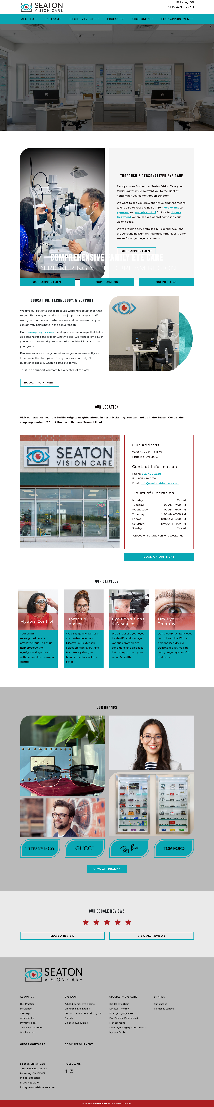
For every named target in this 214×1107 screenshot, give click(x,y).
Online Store (166, 282)
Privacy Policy (28, 1022)
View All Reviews (152, 935)
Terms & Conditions (31, 1027)
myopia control (145, 212)
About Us (28, 19)
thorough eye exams (40, 332)
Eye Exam (52, 19)
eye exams (171, 207)
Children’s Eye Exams (77, 1008)
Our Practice (27, 1004)
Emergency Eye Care (121, 1013)
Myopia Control (118, 1032)
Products (115, 19)
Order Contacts (32, 1044)
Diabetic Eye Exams (76, 1022)
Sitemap (25, 1013)
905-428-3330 (181, 7)
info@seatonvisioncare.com (160, 483)
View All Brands (107, 869)
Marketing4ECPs (101, 1103)
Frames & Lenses (164, 1008)
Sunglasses (160, 1004)
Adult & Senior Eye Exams (80, 1004)
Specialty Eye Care (83, 19)
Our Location (107, 282)
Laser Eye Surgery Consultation (127, 1027)
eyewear (123, 212)
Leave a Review (62, 935)
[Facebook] (66, 1071)
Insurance (26, 1008)
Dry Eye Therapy (119, 1008)
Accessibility (27, 1018)
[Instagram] (71, 1071)
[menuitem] (29, 19)
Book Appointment (176, 19)
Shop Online (141, 19)
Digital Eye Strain (119, 1004)
